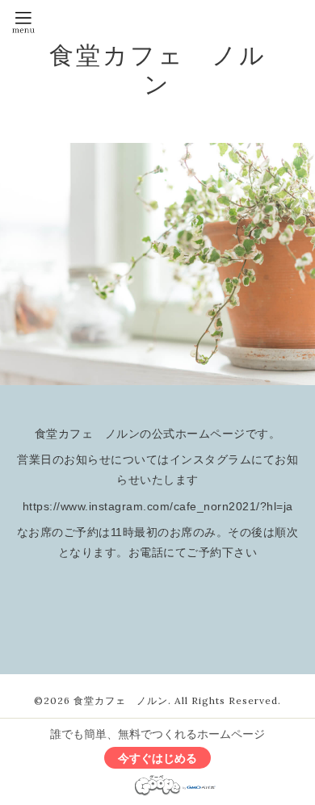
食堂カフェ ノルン (158, 69)
